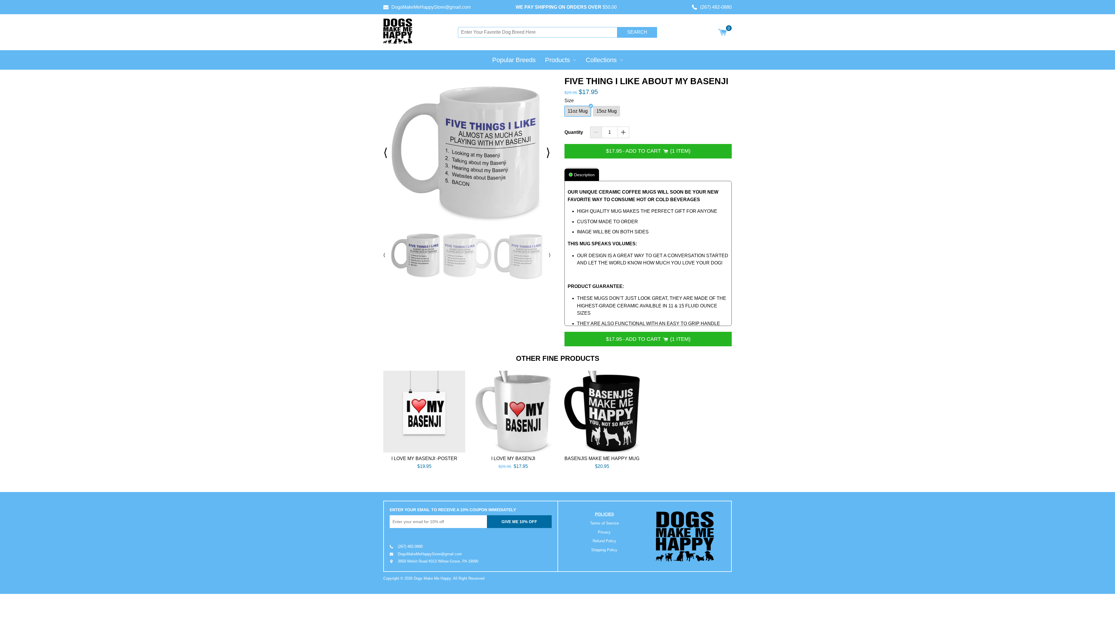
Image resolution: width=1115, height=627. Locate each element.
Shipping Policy (604, 550)
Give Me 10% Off (519, 521)
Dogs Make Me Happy (432, 578)
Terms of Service (604, 523)
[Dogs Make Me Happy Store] (685, 536)
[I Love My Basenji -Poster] (424, 412)
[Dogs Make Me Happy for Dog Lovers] (397, 31)
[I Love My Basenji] (513, 412)
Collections (601, 60)
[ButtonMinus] (596, 132)
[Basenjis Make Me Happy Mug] (602, 412)
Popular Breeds (514, 60)
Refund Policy (604, 541)
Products (557, 60)
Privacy (604, 532)
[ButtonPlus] (624, 132)
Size (569, 100)
